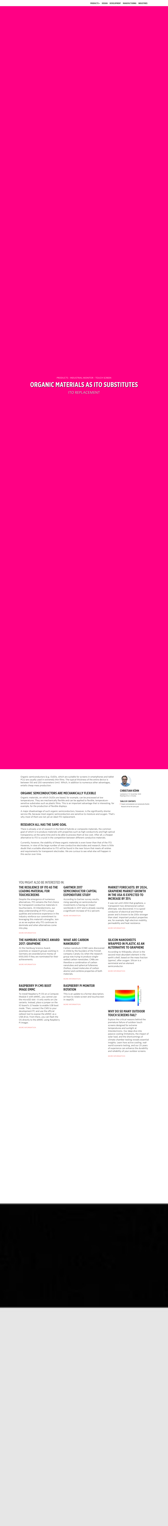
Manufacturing (129, 3)
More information (27, 933)
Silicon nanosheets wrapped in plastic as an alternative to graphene (126, 943)
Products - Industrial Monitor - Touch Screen (84, 377)
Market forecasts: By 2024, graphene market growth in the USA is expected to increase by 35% (127, 893)
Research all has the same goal (130, 806)
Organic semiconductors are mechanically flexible (135, 804)
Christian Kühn (129, 790)
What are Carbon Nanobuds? (76, 942)
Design (105, 3)
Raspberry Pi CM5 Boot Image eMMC (35, 988)
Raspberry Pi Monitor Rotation (79, 988)
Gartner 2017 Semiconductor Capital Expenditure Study (80, 891)
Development (115, 3)
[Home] (32, 3)
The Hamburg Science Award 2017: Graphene (39, 942)
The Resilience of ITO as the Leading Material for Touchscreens (38, 891)
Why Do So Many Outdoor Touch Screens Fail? (126, 1013)
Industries (142, 3)
